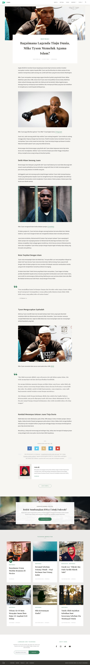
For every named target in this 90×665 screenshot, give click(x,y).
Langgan (34, 652)
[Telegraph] (58, 132)
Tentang (12, 663)
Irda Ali (38, 59)
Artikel (62, 2)
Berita (56, 2)
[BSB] (52, 366)
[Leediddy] (51, 226)
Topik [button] (80, 2)
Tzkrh (8, 2)
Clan (27, 663)
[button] (86, 2)
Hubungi (32, 663)
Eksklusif (64, 563)
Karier (17, 663)
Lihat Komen (44, 485)
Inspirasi (44, 39)
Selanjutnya (44, 519)
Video (67, 2)
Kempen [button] (73, 2)
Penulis (23, 663)
